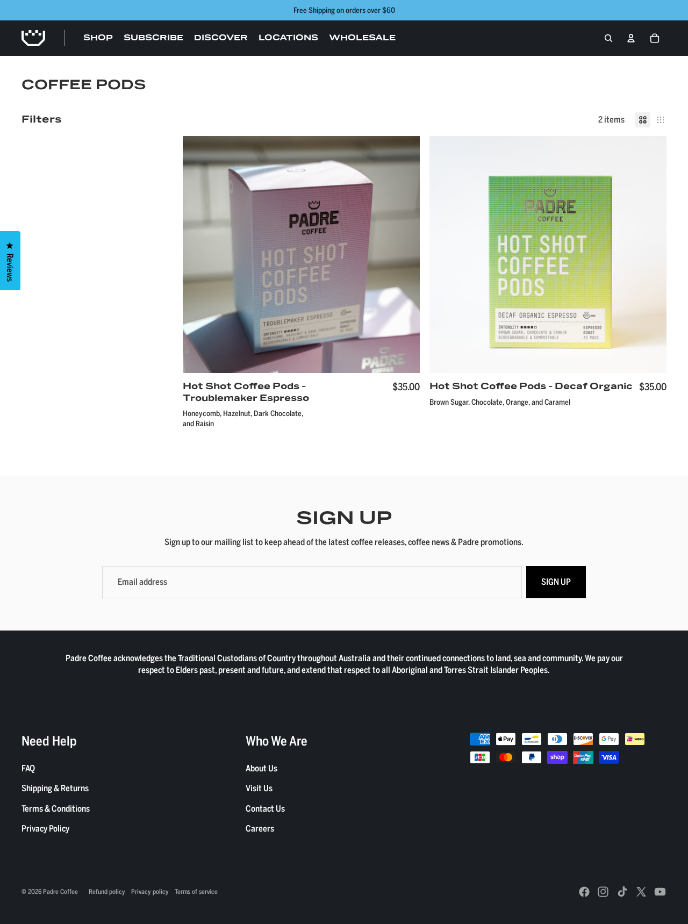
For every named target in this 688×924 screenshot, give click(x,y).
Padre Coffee (60, 891)
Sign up (556, 582)
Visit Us (259, 788)
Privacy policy (150, 891)
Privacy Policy (45, 828)
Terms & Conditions (56, 808)
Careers (260, 828)
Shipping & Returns (55, 788)
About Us (261, 768)
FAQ (28, 768)
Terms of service (196, 891)
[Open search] (608, 38)
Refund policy (107, 891)
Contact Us (265, 808)
